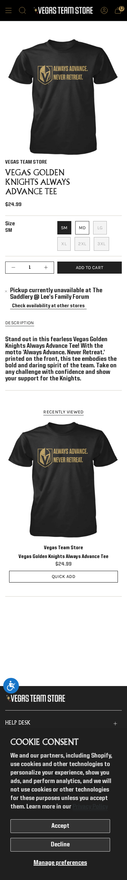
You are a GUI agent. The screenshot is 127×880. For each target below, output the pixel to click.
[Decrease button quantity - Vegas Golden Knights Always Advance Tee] (15, 268)
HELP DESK (17, 723)
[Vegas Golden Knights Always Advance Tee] (63, 480)
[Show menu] (8, 10)
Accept (60, 826)
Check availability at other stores (48, 306)
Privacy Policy (90, 807)
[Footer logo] (37, 698)
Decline (60, 844)
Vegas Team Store (26, 162)
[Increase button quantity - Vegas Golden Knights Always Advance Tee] (44, 268)
